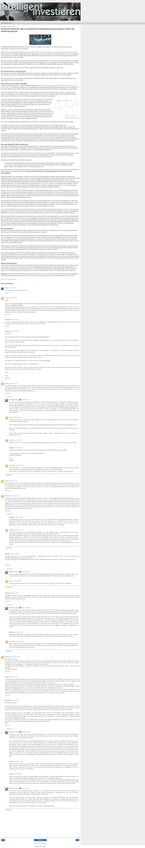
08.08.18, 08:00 (26, 607)
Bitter (6, 288)
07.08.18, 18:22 (13, 383)
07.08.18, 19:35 (26, 571)
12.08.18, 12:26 (18, 447)
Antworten (7, 292)
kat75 (6, 297)
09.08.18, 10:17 (26, 788)
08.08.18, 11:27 (20, 530)
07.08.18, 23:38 (17, 581)
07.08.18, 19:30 (18, 517)
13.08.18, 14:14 (20, 465)
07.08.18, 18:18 (14, 331)
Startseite (40, 840)
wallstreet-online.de (74, 117)
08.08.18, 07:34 (15, 656)
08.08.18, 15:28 (13, 677)
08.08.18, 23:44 (18, 761)
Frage (6, 383)
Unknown (7, 496)
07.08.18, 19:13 (14, 553)
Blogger (43, 846)
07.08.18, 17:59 (13, 297)
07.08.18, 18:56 (17, 417)
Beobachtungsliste (44, 274)
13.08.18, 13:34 (18, 632)
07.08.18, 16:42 (13, 288)
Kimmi (6, 481)
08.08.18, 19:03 (26, 731)
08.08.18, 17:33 (14, 700)
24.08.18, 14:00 (20, 641)
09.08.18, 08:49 (17, 774)
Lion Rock (12, 465)
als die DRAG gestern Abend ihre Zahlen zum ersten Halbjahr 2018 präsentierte (50, 52)
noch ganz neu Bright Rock (48, 183)
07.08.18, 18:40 (15, 496)
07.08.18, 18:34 (26, 399)
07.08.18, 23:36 (17, 440)
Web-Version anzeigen (40, 843)
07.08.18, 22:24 (14, 593)
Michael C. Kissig (14, 399)
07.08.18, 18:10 (14, 319)
